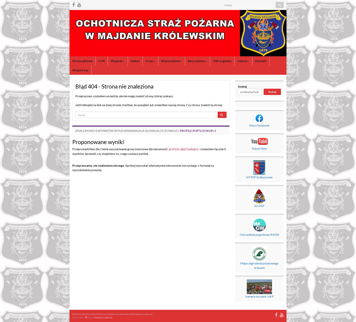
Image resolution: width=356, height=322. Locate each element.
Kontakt (261, 61)
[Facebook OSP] (73, 4)
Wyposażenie (171, 61)
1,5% (101, 61)
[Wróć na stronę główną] (178, 33)
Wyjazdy (117, 61)
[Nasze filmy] (79, 4)
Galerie (242, 61)
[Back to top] (347, 313)
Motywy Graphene (103, 317)
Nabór (135, 61)
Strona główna (82, 61)
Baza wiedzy (197, 61)
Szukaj (242, 86)
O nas (149, 61)
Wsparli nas (80, 70)
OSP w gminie (222, 61)
